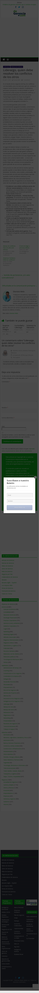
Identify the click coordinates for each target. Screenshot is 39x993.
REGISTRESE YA (19, 507)
